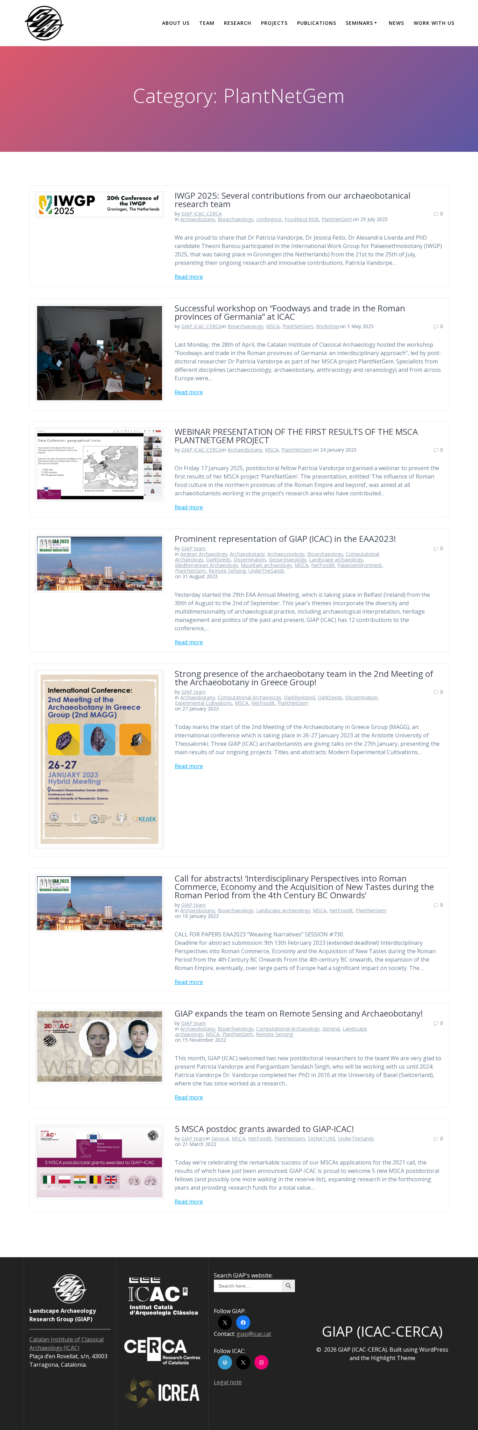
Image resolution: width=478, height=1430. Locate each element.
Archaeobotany (197, 219)
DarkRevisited (299, 697)
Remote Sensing (227, 570)
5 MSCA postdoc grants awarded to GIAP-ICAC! (264, 1128)
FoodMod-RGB (301, 219)
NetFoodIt (323, 565)
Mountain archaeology (266, 565)
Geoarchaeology (287, 559)
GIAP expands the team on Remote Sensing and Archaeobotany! (299, 1013)
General (331, 1028)
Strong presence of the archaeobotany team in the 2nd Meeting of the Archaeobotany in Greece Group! (304, 678)
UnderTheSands (266, 570)
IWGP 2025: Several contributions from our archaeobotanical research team (292, 200)
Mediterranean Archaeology (206, 565)
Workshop (327, 326)
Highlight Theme (393, 1358)
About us (176, 23)
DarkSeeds (218, 559)
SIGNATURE (321, 1138)
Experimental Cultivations (203, 703)
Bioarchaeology (235, 219)
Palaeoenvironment (359, 565)
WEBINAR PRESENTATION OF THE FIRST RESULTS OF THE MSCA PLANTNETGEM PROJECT (296, 436)
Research (237, 23)
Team (207, 23)
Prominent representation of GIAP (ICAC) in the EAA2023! (285, 538)
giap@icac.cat (254, 1334)
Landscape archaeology (336, 559)
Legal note (228, 1382)
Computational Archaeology (249, 697)
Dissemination (249, 559)
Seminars (359, 23)
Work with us (434, 23)
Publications (316, 23)
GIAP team (193, 548)
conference (269, 219)
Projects (274, 23)
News (396, 23)
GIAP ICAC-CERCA (201, 213)
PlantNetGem (337, 219)
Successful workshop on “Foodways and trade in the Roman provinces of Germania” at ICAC (290, 312)
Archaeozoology (285, 554)
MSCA (273, 326)
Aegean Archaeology (203, 554)
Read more (189, 277)
